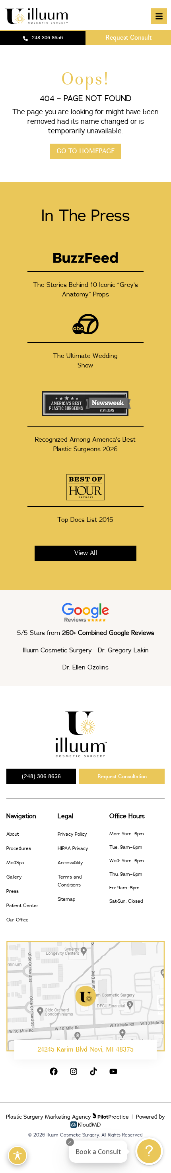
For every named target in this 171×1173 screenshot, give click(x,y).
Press (12, 891)
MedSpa (15, 862)
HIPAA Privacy (73, 848)
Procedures (18, 848)
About (12, 834)
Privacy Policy (72, 834)
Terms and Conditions (70, 881)
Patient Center (22, 905)
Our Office (17, 920)
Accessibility (70, 862)
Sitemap (66, 899)
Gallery (13, 877)
